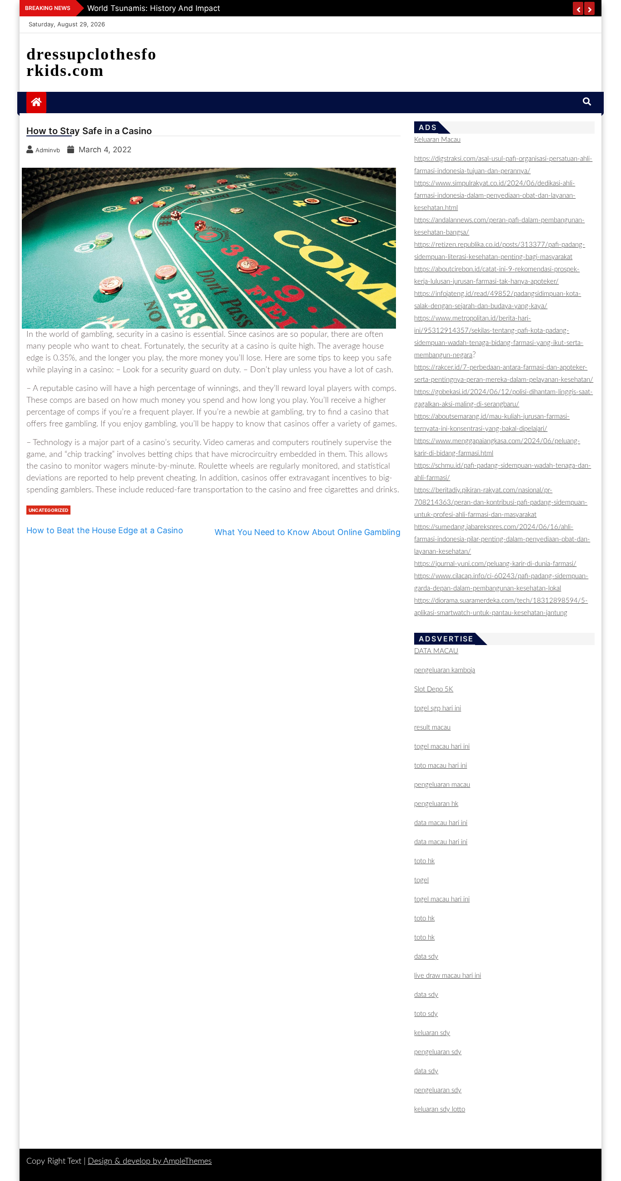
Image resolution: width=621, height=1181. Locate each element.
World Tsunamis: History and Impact (153, 8)
